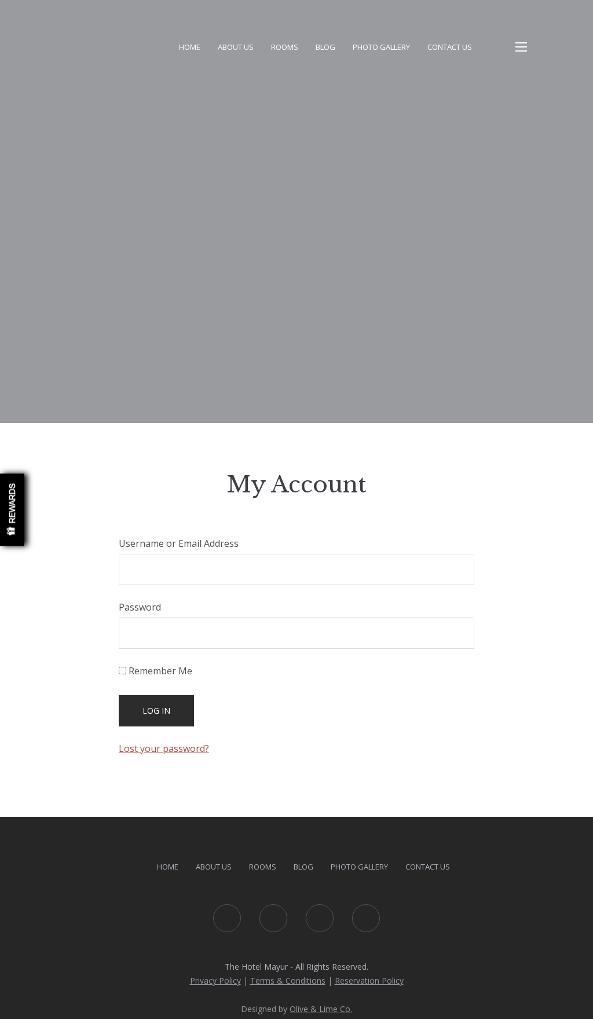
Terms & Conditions (287, 980)
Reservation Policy (369, 980)
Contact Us (449, 47)
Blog (325, 47)
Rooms (284, 47)
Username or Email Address (179, 543)
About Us (236, 47)
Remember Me (159, 670)
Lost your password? (164, 748)
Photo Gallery (381, 47)
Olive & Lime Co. (321, 1008)
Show (12, 509)
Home (189, 47)
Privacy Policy (215, 980)
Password (140, 607)
